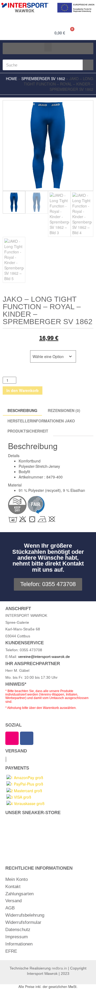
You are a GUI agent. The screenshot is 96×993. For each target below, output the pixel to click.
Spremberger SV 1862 (43, 78)
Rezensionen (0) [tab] (64, 410)
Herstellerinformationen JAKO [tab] (41, 420)
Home (11, 78)
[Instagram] (12, 738)
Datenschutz (17, 929)
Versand (13, 900)
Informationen (19, 944)
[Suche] (88, 65)
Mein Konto (16, 879)
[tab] (85, 419)
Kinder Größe (16, 353)
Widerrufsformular (23, 922)
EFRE (11, 951)
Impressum (16, 936)
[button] (48, 47)
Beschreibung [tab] (22, 410)
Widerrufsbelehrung (24, 915)
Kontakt (13, 886)
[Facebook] (26, 738)
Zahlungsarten (19, 893)
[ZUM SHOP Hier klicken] (48, 836)
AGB (10, 907)
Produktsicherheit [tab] (27, 431)
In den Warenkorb (22, 390)
